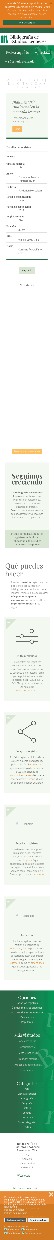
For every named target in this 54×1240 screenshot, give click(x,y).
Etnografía (27, 1098)
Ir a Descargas (27, 22)
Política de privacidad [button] (15, 1213)
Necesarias (13, 1229)
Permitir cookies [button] (38, 1220)
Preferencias (30, 1229)
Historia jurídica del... (27, 364)
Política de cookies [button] (14, 1210)
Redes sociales (33, 1233)
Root (32, 308)
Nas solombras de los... (27, 395)
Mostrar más (27, 1070)
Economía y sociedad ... (27, 426)
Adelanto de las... (28, 1041)
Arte (27, 1089)
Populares (27, 1022)
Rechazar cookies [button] (15, 1220)
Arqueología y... (28, 1047)
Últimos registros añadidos (27, 1007)
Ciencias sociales (27, 1093)
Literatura (27, 1117)
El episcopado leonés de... (27, 303)
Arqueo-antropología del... (28, 1064)
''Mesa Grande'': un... (28, 1052)
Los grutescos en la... (27, 334)
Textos (27, 1127)
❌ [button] (51, 1194)
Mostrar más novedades (27, 451)
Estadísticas (13, 1233)
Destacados (27, 1017)
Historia (27, 1108)
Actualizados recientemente (27, 1012)
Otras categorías (27, 1122)
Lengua (27, 1112)
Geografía (27, 1103)
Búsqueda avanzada (21, 61)
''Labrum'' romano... (28, 1058)
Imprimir (27, 270)
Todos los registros (27, 1003)
